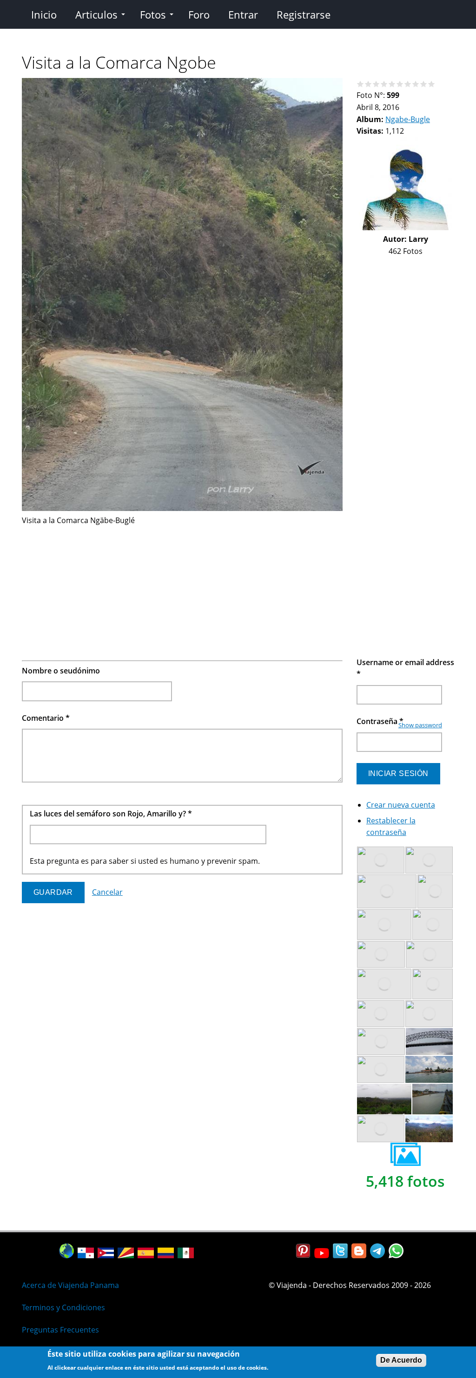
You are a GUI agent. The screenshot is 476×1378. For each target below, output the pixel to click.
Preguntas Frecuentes (60, 1330)
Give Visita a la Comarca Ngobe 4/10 (384, 83)
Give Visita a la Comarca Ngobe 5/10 (392, 83)
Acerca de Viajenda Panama (70, 1285)
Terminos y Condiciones (63, 1307)
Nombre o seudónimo (61, 671)
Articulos (96, 14)
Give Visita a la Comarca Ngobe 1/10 (360, 83)
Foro (199, 14)
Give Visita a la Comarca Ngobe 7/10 (408, 83)
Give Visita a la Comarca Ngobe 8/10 (416, 83)
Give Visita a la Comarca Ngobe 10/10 (432, 83)
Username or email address (405, 668)
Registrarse (304, 14)
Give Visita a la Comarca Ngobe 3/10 (376, 83)
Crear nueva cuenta (400, 805)
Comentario (46, 718)
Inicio (44, 14)
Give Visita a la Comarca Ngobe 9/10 (424, 83)
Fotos (153, 14)
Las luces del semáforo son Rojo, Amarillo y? (111, 814)
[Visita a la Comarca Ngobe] (182, 508)
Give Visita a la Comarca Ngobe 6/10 (400, 83)
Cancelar (107, 892)
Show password (420, 725)
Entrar (243, 14)
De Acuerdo (401, 1360)
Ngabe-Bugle (407, 119)
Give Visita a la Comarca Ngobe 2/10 (368, 83)
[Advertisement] (182, 592)
